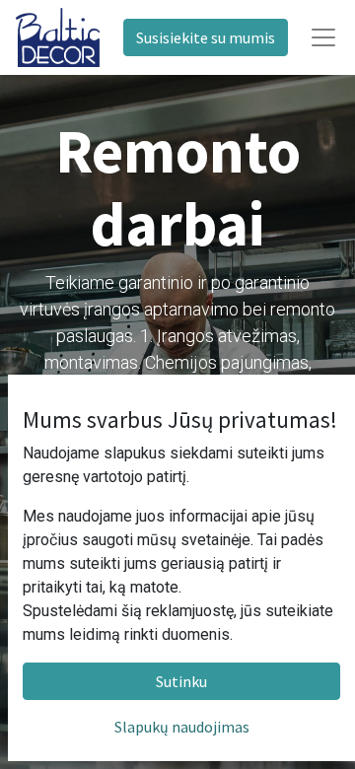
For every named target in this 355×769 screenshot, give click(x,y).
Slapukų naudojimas (181, 726)
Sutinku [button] (181, 681)
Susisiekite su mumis (205, 37)
